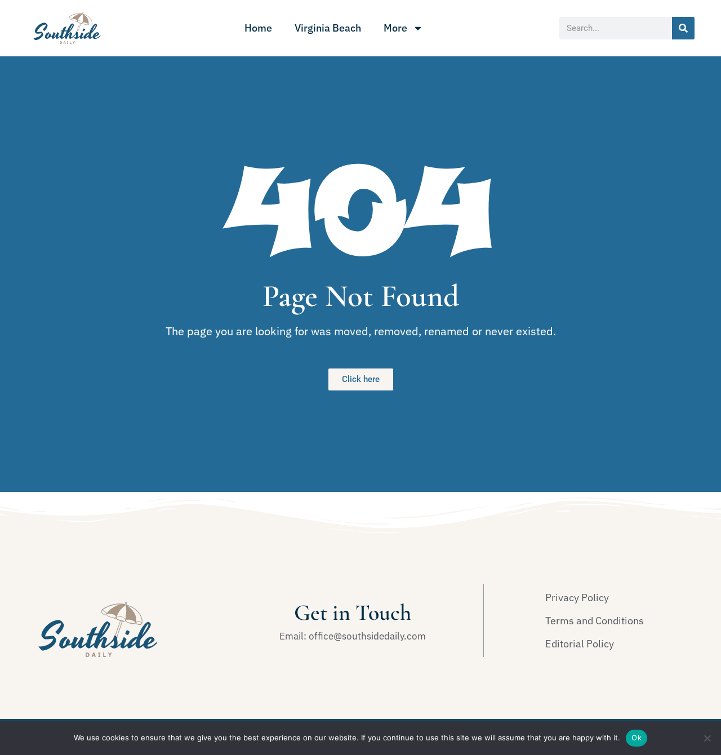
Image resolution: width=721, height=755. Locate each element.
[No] (707, 738)
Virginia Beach (328, 27)
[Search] (683, 28)
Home (258, 27)
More (395, 27)
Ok (636, 737)
